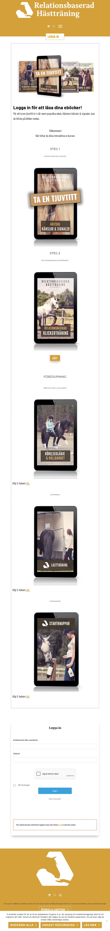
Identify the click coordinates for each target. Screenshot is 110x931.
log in (60, 825)
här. (28, 483)
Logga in (53, 37)
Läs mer (90, 925)
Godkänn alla (22, 925)
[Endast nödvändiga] (106, 921)
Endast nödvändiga (58, 925)
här (27, 696)
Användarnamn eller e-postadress (25, 740)
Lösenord (16, 753)
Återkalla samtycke (53, 909)
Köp (55, 358)
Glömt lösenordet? (55, 799)
